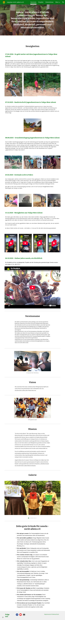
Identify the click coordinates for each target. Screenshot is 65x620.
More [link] (57, 2)
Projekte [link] (40, 2)
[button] (63, 2)
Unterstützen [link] (49, 2)
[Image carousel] (32, 499)
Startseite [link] (33, 2)
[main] (32, 20)
